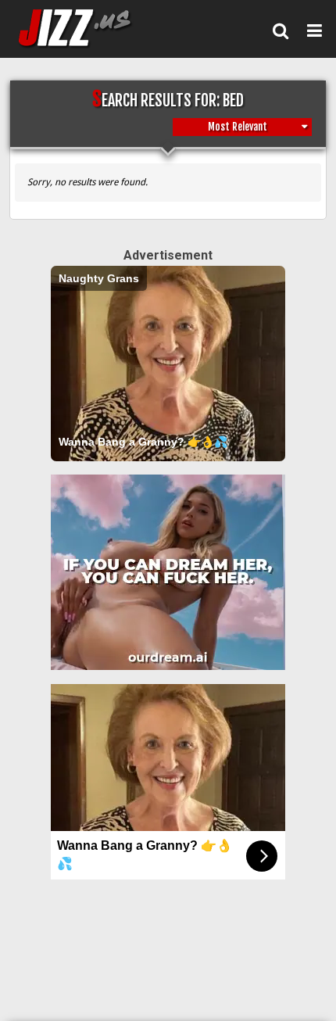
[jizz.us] (84, 28)
